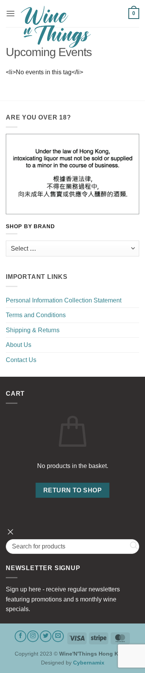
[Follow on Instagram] (33, 636)
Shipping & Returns (33, 330)
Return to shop (72, 490)
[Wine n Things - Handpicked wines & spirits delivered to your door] (72, 27)
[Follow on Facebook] (20, 636)
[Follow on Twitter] (45, 636)
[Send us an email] (58, 636)
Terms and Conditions (36, 315)
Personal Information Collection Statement (63, 300)
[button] (10, 13)
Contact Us (21, 360)
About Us (18, 345)
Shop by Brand (30, 226)
